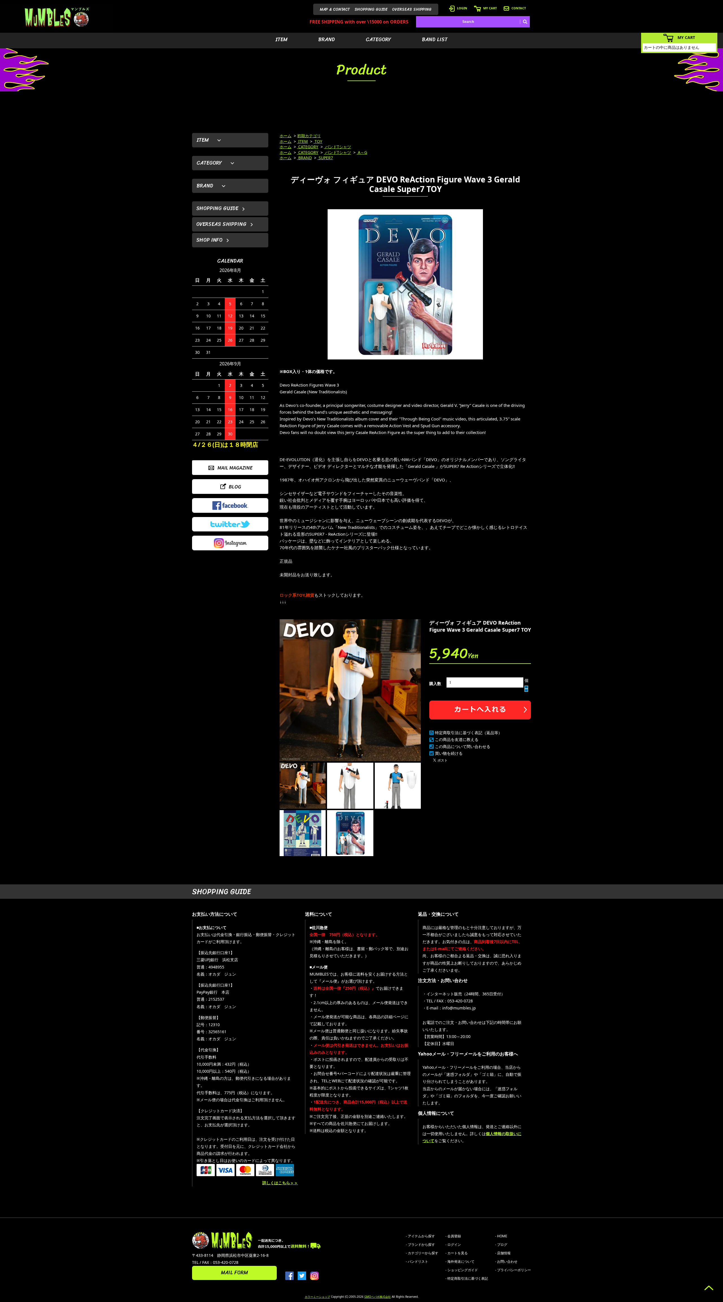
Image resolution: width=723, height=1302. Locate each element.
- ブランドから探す (420, 1244)
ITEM (281, 39)
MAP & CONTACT (335, 9)
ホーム (285, 135)
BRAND (326, 39)
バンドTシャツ (337, 146)
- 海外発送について (459, 1261)
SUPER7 (325, 157)
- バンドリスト (417, 1261)
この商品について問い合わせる (462, 746)
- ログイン (453, 1244)
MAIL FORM (234, 1272)
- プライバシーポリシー (513, 1270)
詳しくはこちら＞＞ (280, 1182)
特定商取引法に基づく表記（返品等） (468, 732)
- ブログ (501, 1244)
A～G (362, 152)
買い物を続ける (449, 753)
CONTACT (518, 8)
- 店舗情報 (503, 1253)
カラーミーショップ (317, 1297)
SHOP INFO (209, 240)
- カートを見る (456, 1253)
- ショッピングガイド (461, 1270)
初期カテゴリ (309, 135)
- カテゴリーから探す (422, 1253)
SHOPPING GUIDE (370, 9)
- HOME (501, 1236)
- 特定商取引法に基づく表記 (466, 1278)
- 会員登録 (453, 1236)
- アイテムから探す (420, 1236)
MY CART (490, 8)
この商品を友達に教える (456, 739)
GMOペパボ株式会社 (377, 1297)
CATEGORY (378, 39)
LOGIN (462, 8)
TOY (317, 141)
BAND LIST (435, 39)
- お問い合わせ (506, 1261)
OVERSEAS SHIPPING (412, 9)
